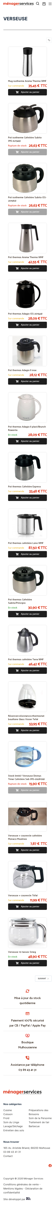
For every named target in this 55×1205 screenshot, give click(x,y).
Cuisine (7, 1110)
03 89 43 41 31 (27, 1069)
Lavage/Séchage (13, 1126)
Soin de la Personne (40, 1118)
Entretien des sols (13, 1130)
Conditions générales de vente (21, 1184)
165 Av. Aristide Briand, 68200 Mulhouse (26, 1147)
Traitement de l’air (39, 1122)
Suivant (42, 978)
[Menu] (50, 3)
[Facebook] (50, 1165)
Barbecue (34, 1126)
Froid (6, 1118)
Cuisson (8, 1114)
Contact (8, 1156)
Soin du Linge (11, 1122)
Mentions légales (13, 1188)
